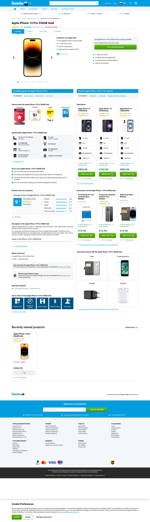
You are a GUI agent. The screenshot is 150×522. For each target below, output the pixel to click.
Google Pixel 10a (17, 433)
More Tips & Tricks (20, 312)
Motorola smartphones (51, 431)
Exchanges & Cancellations (20, 450)
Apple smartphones (50, 426)
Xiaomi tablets (82, 429)
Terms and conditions (87, 475)
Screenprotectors (116, 428)
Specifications (39, 96)
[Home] (15, 9)
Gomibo (81, 441)
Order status (16, 445)
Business (54, 9)
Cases (113, 426)
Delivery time (16, 447)
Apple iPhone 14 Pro (33, 18)
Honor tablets (82, 431)
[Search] (96, 3)
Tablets (44, 9)
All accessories (115, 437)
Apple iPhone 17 (17, 426)
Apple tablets (82, 426)
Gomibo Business (50, 443)
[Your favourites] (130, 3)
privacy (62, 512)
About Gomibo (82, 443)
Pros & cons (49, 96)
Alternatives (93, 96)
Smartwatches (115, 435)
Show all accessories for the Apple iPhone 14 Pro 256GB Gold (98, 245)
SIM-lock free (64, 54)
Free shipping (87, 178)
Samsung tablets (83, 428)
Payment (15, 443)
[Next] (51, 57)
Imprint (65, 475)
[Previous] (14, 57)
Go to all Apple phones (86, 183)
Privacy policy (82, 447)
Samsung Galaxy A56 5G (19, 431)
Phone (22, 9)
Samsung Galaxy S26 (18, 429)
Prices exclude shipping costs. (94, 470)
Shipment (15, 448)
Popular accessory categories (116, 96)
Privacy (59, 475)
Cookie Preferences (73, 475)
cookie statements (73, 512)
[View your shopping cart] (135, 3)
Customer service (68, 9)
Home (13, 18)
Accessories (33, 9)
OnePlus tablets (82, 433)
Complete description (21, 246)
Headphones (114, 433)
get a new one (66, 275)
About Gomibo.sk (50, 475)
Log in (115, 3)
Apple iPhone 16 (17, 428)
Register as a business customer (54, 445)
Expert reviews (28, 96)
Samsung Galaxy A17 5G (19, 437)
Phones (48, 424)
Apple (24, 18)
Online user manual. (64, 267)
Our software (81, 445)
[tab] (18, 82)
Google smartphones (51, 433)
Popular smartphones (21, 424)
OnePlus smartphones (51, 429)
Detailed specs (18, 161)
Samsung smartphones (51, 428)
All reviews (17, 217)
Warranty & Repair (17, 452)
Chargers (113, 429)
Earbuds (113, 431)
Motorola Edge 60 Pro (19, 435)
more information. (93, 472)
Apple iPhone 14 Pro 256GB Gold (50, 18)
